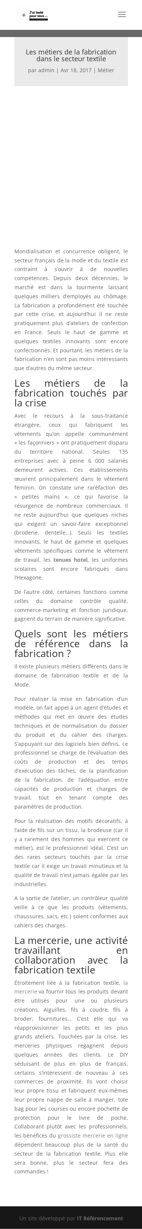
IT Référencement (100, 1218)
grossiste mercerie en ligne (93, 1135)
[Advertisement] (71, 161)
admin (46, 70)
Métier (106, 70)
